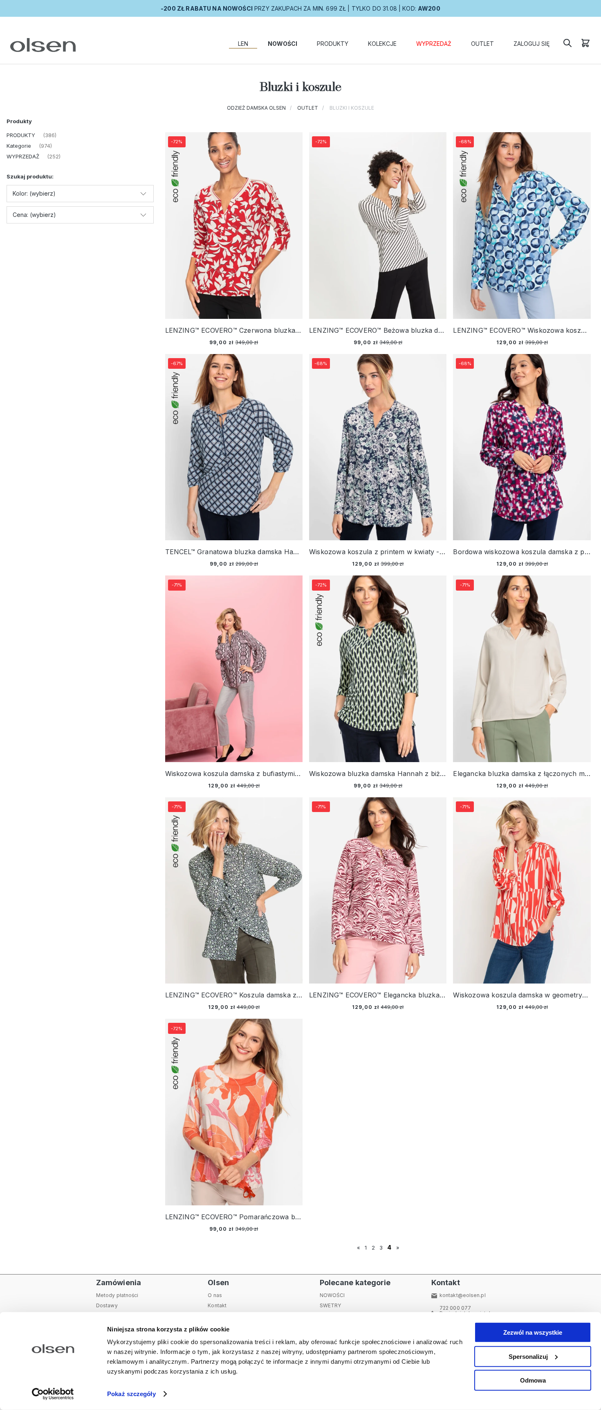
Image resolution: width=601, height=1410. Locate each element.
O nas (215, 1295)
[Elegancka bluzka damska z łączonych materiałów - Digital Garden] (521, 668)
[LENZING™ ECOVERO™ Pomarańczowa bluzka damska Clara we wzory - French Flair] (234, 1112)
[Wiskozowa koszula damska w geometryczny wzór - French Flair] (521, 890)
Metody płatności (117, 1295)
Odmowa (533, 1380)
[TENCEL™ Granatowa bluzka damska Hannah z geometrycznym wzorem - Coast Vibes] (234, 447)
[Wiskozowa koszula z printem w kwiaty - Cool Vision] (377, 447)
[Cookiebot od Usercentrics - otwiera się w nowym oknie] (53, 1394)
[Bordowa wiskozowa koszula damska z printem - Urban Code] (521, 447)
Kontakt (217, 1305)
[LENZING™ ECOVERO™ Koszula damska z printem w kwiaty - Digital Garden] (234, 890)
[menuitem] (243, 44)
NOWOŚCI (332, 1295)
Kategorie (19, 145)
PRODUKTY (21, 135)
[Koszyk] (585, 45)
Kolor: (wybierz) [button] (34, 193)
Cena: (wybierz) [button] (34, 214)
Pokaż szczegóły (131, 1393)
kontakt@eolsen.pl (463, 1295)
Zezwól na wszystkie (532, 1332)
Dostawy (107, 1305)
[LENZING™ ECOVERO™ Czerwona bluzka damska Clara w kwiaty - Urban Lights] (234, 225)
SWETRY (330, 1305)
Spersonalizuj (528, 1356)
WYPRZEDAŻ (23, 156)
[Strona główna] (41, 45)
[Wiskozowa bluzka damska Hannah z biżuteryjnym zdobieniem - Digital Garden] (377, 668)
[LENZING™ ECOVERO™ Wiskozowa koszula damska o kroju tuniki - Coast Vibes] (521, 225)
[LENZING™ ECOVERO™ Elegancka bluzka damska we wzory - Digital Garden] (377, 890)
